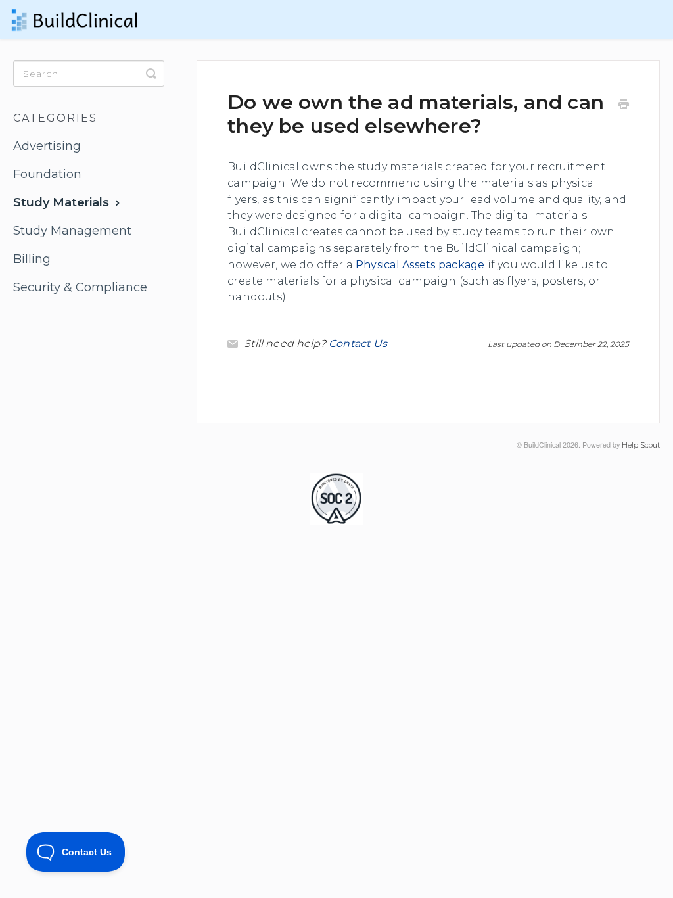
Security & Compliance (80, 287)
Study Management (72, 231)
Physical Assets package (420, 264)
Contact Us (358, 343)
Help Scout (641, 445)
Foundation (47, 174)
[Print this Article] (623, 105)
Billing (32, 259)
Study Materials (62, 202)
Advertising (47, 146)
